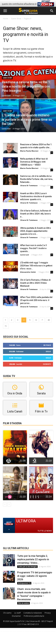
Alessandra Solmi (28, 272)
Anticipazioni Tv (24, 583)
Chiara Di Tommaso (28, 185)
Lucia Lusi (6, 95)
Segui (48, 351)
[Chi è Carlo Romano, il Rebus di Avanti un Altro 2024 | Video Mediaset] (10, 283)
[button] (52, 11)
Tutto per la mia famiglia (27, 566)
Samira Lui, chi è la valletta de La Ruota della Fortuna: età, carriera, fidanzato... (36, 179)
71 (6, 326)
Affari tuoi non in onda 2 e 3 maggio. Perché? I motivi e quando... (33, 248)
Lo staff (17, 613)
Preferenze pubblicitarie (34, 616)
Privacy (48, 613)
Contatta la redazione (32, 613)
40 (49, 320)
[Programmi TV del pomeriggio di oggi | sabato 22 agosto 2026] (9, 577)
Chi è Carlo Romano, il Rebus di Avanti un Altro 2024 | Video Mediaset (35, 283)
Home (5, 18)
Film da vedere (23, 603)
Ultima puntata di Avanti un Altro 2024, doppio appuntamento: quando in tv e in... (35, 231)
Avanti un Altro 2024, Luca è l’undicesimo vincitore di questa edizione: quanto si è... (36, 196)
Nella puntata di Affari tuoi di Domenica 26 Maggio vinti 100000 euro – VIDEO (34, 162)
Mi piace (47, 345)
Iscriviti (47, 364)
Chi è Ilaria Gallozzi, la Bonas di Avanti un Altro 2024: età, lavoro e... (35, 213)
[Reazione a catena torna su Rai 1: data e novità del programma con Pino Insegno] (28, 89)
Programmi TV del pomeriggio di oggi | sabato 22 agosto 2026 (34, 576)
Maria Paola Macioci (29, 151)
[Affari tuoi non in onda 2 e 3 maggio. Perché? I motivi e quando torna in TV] (10, 249)
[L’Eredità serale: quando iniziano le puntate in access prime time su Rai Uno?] (28, 123)
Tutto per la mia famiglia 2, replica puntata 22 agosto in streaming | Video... (33, 559)
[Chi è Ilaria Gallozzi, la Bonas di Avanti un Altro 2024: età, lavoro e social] (10, 214)
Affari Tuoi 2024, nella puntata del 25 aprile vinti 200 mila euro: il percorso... (36, 300)
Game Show (16, 18)
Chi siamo (7, 613)
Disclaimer (16, 616)
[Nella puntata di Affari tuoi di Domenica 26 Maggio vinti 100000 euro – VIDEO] (10, 162)
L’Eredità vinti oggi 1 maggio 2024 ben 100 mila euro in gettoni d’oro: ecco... (36, 265)
